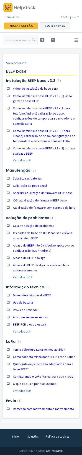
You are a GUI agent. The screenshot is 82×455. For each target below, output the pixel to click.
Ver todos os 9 (22, 391)
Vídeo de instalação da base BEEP (36, 88)
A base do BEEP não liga (29, 258)
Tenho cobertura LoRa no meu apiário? (39, 349)
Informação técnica (27, 287)
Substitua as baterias (27, 178)
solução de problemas (30, 217)
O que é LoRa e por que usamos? (35, 384)
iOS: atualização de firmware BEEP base (40, 200)
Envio (13, 400)
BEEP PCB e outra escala (29, 324)
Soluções (32, 436)
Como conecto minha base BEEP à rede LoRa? (44, 357)
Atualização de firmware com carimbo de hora (44, 208)
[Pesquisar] (34, 40)
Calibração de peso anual (30, 186)
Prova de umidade (25, 310)
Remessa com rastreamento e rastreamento (43, 409)
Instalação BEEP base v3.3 (33, 80)
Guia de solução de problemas (33, 226)
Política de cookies (57, 436)
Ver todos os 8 (22, 160)
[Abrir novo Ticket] (42, 39)
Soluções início (16, 63)
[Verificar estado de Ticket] (52, 39)
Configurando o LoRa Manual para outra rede (43, 376)
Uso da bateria (23, 302)
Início (15, 436)
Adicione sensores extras (30, 317)
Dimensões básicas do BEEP (32, 295)
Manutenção (20, 170)
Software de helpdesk (32, 451)
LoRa (13, 341)
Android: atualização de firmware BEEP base (43, 193)
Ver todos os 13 (22, 277)
